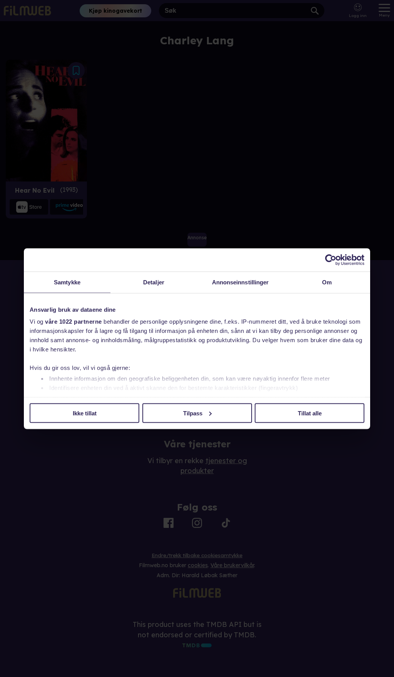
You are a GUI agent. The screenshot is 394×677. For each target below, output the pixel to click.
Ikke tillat (85, 413)
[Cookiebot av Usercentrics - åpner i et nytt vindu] (330, 259)
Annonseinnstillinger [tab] (240, 282)
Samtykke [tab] (67, 282)
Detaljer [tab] (153, 282)
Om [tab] (327, 282)
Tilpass (192, 413)
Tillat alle (310, 413)
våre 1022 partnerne (73, 321)
